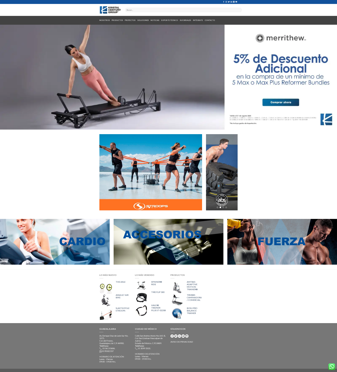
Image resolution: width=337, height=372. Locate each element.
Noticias (155, 20)
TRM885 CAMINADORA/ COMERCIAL (194, 297)
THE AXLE (120, 282)
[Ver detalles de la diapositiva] (168, 77)
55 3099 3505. (144, 348)
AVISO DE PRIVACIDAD (181, 341)
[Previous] (104, 172)
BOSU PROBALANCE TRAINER (192, 310)
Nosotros (104, 20)
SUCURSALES (185, 20)
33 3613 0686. (108, 348)
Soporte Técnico (169, 20)
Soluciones (143, 20)
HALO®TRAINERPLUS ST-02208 (158, 307)
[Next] (196, 172)
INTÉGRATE (198, 20)
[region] (168, 77)
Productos (117, 20)
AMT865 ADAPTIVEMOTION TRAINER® (192, 286)
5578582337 (108, 351)
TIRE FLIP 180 (157, 292)
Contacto (210, 20)
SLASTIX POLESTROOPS (122, 309)
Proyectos (130, 20)
